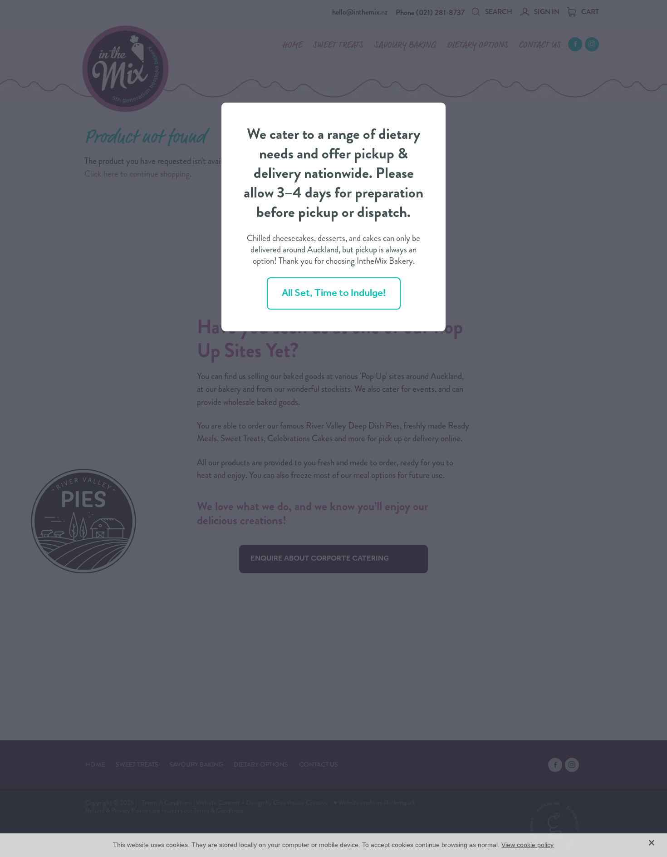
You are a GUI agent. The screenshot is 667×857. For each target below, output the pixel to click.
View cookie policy (527, 844)
